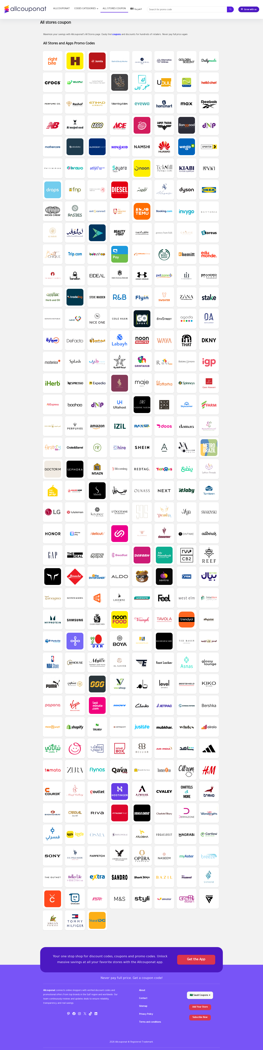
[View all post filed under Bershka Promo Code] (209, 705)
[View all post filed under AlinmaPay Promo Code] (75, 533)
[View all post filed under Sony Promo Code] (53, 856)
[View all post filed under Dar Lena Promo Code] (120, 82)
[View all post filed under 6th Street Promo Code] (164, 319)
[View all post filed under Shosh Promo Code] (97, 491)
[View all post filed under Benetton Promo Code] (75, 276)
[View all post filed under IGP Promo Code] (209, 362)
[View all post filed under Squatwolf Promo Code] (53, 576)
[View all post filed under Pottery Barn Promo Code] (53, 168)
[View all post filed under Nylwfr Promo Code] (75, 233)
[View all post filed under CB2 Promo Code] (186, 555)
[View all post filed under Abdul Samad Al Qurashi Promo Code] (120, 276)
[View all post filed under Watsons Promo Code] (142, 598)
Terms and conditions (150, 1022)
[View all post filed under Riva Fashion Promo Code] (97, 813)
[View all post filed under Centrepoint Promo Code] (120, 727)
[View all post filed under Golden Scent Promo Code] (186, 61)
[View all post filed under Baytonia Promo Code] (209, 211)
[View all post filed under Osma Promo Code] (97, 834)
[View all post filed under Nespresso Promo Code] (75, 383)
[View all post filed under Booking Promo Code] (164, 211)
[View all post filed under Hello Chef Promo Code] (209, 82)
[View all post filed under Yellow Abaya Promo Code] (186, 447)
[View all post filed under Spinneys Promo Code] (186, 383)
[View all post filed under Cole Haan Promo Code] (120, 319)
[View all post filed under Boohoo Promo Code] (75, 405)
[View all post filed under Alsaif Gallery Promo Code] (75, 791)
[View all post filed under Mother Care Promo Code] (53, 147)
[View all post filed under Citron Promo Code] (186, 770)
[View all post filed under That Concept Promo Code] (186, 340)
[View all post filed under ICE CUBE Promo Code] (53, 426)
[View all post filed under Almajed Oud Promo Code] (75, 125)
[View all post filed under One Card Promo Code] (75, 899)
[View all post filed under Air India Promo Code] (164, 748)
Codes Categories (85, 8)
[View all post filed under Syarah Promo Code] (53, 340)
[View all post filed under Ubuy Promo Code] (164, 82)
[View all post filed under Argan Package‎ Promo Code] (53, 920)
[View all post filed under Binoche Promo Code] (75, 576)
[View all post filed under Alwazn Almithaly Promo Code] (209, 125)
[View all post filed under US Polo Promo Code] (75, 856)
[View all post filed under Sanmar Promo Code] (209, 877)
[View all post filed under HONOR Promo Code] (53, 533)
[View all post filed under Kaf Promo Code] (142, 82)
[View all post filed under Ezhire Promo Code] (120, 447)
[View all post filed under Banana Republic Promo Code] (53, 319)
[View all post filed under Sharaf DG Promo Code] (97, 920)
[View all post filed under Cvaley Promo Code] (164, 791)
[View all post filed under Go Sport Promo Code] (142, 319)
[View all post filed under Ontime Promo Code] (186, 533)
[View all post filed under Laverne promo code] (120, 598)
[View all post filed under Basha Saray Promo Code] (53, 813)
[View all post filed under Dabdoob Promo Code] (142, 576)
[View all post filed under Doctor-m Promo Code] (53, 469)
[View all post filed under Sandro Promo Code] (120, 877)
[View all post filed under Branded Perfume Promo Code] (209, 276)
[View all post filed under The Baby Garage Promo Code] (53, 491)
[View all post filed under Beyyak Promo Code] (209, 576)
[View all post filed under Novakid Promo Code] (120, 147)
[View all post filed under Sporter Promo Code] (209, 147)
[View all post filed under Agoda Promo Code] (186, 319)
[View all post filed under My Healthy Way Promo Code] (120, 211)
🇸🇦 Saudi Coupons (200, 995)
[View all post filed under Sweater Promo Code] (164, 297)
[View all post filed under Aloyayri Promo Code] (97, 748)
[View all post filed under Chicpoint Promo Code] (53, 899)
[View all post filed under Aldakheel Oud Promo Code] (209, 641)
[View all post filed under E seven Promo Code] (142, 662)
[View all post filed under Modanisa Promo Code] (53, 362)
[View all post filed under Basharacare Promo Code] (164, 641)
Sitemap (143, 1006)
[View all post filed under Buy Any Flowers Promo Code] (209, 426)
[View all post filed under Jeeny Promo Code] (120, 533)
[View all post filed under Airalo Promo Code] (209, 727)
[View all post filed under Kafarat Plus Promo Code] (142, 641)
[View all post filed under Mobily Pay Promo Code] (120, 254)
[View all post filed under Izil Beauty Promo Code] (120, 426)
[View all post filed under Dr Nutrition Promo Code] (97, 405)
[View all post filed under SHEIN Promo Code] (142, 447)
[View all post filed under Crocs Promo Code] (53, 82)
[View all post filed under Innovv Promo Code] (120, 705)
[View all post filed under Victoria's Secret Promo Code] (97, 82)
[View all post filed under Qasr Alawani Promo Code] (209, 383)
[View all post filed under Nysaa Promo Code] (97, 899)
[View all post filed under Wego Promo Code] (186, 147)
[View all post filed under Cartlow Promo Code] (209, 834)
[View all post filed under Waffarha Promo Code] (164, 383)
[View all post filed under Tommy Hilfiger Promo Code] (75, 920)
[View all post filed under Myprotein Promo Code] (53, 619)
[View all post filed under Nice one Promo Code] (97, 319)
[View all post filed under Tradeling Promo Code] (75, 297)
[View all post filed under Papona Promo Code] (53, 705)
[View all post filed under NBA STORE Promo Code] (53, 662)
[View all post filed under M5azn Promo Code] (97, 469)
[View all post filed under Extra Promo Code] (97, 877)
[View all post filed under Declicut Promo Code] (97, 533)
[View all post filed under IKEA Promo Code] (209, 190)
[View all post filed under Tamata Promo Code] (53, 770)
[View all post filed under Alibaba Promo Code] (142, 254)
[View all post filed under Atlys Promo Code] (97, 168)
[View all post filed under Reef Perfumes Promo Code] (209, 555)
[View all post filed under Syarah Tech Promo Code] (120, 168)
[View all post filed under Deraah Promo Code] (142, 555)
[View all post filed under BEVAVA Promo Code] (209, 168)
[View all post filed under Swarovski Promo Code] (209, 512)
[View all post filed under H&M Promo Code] (209, 770)
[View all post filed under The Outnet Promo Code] (53, 877)
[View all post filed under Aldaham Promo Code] (53, 233)
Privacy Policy (146, 1014)
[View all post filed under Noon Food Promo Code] (120, 619)
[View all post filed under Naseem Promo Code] (164, 856)
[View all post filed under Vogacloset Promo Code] (164, 834)
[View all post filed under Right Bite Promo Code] (53, 61)
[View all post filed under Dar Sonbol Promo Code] (120, 491)
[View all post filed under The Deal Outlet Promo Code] (75, 555)
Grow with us (250, 10)
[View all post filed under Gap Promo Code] (53, 555)
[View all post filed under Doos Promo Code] (164, 426)
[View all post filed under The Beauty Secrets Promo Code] (53, 276)
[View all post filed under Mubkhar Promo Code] (164, 727)
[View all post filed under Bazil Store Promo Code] (164, 877)
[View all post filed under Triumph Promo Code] (142, 619)
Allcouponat (61, 8)
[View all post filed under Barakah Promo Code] (142, 125)
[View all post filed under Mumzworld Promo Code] (75, 748)
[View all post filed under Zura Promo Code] (75, 770)
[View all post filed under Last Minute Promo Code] (97, 705)
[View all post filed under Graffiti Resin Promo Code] (186, 899)
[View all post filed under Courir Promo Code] (53, 791)
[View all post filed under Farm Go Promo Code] (209, 405)
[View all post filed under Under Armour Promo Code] (142, 276)
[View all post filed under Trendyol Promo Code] (186, 619)
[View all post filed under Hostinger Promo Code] (120, 791)
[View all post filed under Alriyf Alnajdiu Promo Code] (97, 340)
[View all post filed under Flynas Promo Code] (97, 770)
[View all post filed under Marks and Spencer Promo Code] (120, 899)
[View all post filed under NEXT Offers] (164, 491)
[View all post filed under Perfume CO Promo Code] (53, 104)
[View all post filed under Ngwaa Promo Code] (142, 190)
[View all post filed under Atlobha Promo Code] (142, 834)
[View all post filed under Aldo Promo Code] (120, 576)
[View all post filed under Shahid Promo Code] (186, 748)
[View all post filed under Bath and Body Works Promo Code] (120, 61)
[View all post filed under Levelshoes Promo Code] (164, 684)
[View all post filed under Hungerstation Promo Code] (75, 61)
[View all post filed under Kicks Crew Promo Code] (53, 211)
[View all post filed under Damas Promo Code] (186, 426)
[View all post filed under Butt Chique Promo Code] (53, 254)
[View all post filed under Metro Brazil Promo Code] (209, 447)
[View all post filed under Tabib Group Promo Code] (97, 362)
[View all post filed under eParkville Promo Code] (53, 641)
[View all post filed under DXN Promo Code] (97, 641)
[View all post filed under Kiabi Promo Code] (186, 168)
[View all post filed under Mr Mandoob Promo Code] (164, 555)
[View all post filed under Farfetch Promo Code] (97, 856)
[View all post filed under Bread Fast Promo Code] (120, 555)
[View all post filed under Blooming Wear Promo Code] (120, 469)
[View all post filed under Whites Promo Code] (186, 727)
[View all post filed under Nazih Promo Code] (186, 82)
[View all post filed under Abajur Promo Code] (164, 447)
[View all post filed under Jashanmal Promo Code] (142, 61)
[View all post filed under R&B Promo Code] (120, 297)
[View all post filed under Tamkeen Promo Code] (209, 491)
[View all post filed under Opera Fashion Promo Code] (142, 856)
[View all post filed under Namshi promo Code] (142, 147)
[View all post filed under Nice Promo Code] (53, 727)
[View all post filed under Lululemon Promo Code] (75, 512)
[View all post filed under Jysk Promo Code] (186, 576)
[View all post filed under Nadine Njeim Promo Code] (142, 405)
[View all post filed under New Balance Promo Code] (53, 125)
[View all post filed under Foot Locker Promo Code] (164, 662)
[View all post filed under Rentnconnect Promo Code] (97, 211)
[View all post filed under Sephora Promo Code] (75, 469)
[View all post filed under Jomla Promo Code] (97, 61)
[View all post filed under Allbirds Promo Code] (209, 533)
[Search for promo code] (230, 9)
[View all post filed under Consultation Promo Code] (186, 705)
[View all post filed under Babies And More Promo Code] (186, 362)
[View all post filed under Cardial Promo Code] (75, 813)
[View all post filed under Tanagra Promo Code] (53, 598)
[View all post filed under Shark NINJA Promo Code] (142, 877)
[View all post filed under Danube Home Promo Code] (75, 491)
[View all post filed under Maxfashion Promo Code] (186, 104)
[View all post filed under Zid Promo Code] (75, 641)
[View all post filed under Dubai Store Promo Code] (209, 598)
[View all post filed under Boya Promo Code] (120, 641)
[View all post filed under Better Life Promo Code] (75, 877)
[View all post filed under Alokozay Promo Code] (97, 147)
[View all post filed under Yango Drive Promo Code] (142, 813)
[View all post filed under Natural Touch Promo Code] (97, 447)
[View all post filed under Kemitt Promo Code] (186, 254)
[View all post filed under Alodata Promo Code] (75, 147)
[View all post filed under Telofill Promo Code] (164, 168)
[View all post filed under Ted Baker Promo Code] (186, 641)
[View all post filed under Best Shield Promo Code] (186, 684)
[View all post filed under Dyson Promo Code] (186, 190)
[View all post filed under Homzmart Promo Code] (164, 104)
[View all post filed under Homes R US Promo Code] (164, 770)
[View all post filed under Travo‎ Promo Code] (209, 791)
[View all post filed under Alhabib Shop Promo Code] (142, 233)
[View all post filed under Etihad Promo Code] (97, 104)
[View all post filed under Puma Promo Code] (53, 684)
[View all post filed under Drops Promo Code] (53, 190)
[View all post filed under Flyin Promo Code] (142, 297)
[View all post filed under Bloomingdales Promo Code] (120, 104)
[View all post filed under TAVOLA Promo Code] (164, 619)
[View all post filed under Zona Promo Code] (186, 297)
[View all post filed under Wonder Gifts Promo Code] (209, 813)
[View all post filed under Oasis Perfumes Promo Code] (97, 619)
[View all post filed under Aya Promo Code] (186, 512)
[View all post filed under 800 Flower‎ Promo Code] (120, 834)
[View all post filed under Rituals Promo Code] (164, 405)
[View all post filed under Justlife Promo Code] (142, 727)
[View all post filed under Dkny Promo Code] (209, 340)
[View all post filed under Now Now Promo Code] (97, 598)
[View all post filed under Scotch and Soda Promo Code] (75, 598)
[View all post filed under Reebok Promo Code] (209, 104)
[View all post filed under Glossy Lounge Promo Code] (209, 662)
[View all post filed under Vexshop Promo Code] (120, 684)
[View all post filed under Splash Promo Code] (75, 362)
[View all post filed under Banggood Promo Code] (186, 125)
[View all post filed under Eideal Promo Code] (97, 276)
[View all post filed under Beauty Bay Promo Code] (120, 233)
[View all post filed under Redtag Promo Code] (142, 469)
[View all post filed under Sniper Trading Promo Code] (164, 125)
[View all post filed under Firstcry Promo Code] (53, 447)
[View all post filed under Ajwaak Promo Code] (142, 791)
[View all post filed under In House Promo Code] (75, 662)
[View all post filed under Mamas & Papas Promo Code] (97, 555)
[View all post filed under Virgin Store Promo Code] (75, 705)
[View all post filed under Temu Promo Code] (142, 211)
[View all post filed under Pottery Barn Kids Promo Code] (164, 233)
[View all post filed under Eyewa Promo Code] (142, 104)
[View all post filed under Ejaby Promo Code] (186, 491)
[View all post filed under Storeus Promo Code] (209, 233)
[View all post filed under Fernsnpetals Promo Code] (75, 190)
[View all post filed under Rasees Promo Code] (75, 211)
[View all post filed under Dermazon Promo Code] (186, 813)
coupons (116, 34)
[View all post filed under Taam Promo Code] (142, 684)
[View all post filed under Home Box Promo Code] (120, 748)
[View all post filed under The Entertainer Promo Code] (97, 576)
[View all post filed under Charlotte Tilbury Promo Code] (164, 813)
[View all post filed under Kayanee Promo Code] (97, 512)
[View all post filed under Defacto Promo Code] (75, 340)
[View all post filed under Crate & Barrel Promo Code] (75, 447)
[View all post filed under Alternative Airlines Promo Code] (164, 61)
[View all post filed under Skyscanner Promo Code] (186, 405)
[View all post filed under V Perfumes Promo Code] (75, 426)
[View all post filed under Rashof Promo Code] (75, 104)
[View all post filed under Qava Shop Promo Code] (120, 770)
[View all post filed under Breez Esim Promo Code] (209, 856)
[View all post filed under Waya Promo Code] (164, 340)
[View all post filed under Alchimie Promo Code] (142, 533)
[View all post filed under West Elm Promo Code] (186, 598)
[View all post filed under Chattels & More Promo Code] (186, 791)
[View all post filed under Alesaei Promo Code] (164, 190)
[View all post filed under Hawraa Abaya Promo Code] (120, 383)
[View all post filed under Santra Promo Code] (164, 576)
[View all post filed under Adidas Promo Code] (209, 748)
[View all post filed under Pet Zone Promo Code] (164, 276)
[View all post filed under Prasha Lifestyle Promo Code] (164, 512)
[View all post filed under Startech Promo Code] (120, 362)
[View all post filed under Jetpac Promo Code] (164, 705)
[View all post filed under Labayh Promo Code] (120, 340)
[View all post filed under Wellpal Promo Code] (75, 82)
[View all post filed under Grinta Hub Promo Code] (142, 362)
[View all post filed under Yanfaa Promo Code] (186, 469)
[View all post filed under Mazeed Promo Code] (186, 877)
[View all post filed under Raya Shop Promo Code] (142, 426)
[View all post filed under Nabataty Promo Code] (53, 748)
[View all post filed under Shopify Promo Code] (75, 727)
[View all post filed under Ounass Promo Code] (142, 491)
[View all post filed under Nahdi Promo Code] (75, 319)
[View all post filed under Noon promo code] (142, 168)
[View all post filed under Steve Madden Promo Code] (97, 297)
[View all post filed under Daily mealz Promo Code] (209, 61)
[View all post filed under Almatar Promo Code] (164, 899)
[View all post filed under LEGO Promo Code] (97, 125)
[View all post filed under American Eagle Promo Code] (120, 856)
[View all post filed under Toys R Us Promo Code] (164, 469)
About (142, 990)
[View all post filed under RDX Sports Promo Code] (209, 899)
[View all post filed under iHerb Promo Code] (53, 383)
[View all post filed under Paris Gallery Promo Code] (97, 190)
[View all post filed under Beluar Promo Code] (142, 748)
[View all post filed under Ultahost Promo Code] (120, 405)
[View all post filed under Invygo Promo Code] (186, 211)
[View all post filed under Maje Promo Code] (142, 383)
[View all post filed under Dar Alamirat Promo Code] (209, 319)
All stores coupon (114, 8)
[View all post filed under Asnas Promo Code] (186, 662)
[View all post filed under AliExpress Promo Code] (53, 405)
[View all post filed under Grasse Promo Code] (186, 233)
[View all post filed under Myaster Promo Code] (186, 856)
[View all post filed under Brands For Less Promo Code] (142, 770)
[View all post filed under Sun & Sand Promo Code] (97, 684)
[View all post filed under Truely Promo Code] (97, 727)
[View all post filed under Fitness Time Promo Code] (120, 813)
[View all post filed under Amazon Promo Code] (97, 426)
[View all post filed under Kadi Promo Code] (142, 512)
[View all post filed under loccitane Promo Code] (120, 512)
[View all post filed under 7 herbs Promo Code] (120, 662)
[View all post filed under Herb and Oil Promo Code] (53, 297)
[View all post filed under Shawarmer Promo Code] (164, 533)
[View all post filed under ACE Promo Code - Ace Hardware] (120, 125)
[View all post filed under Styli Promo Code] (142, 899)
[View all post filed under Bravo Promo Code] (75, 168)
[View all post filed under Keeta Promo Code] (75, 834)
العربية (138, 9)
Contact (143, 998)
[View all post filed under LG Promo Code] (53, 512)
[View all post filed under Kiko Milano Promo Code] (209, 684)
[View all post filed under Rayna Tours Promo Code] (164, 362)
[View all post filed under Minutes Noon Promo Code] (142, 340)
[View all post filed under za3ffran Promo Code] (209, 469)
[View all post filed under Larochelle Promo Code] (186, 276)
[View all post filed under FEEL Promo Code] (164, 598)
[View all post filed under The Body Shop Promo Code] (164, 254)
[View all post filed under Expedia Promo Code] (97, 383)
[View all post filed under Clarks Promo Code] (142, 705)
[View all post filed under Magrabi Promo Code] (186, 834)
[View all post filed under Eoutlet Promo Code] (97, 791)
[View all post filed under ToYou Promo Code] (97, 233)
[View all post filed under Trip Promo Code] (75, 254)
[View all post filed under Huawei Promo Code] (164, 147)
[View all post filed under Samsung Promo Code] (75, 619)
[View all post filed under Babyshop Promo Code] (97, 254)
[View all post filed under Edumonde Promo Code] (209, 254)
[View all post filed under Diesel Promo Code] (120, 190)
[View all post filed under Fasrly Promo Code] (53, 834)
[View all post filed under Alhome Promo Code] (209, 619)
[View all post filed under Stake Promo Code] (209, 297)
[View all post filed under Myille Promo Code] (97, 662)
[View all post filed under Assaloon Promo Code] (75, 684)
